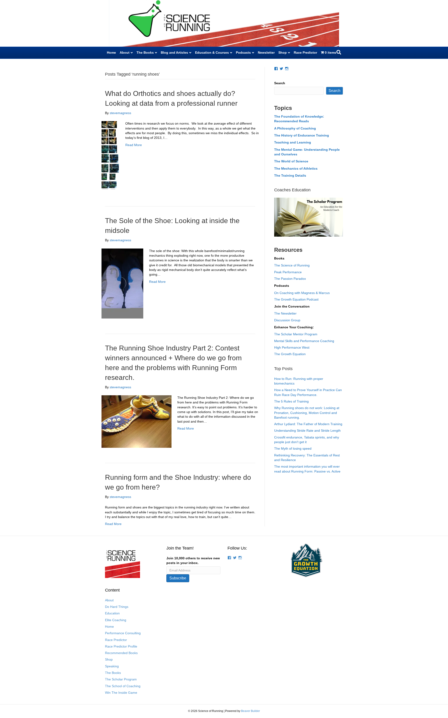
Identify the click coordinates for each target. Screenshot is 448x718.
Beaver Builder (250, 711)
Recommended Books (121, 653)
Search (279, 83)
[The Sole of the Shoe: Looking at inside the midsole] (122, 283)
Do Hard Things (116, 607)
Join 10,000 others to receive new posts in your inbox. (193, 560)
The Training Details (290, 175)
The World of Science (291, 161)
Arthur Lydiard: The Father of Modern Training (308, 424)
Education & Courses (212, 52)
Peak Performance (288, 272)
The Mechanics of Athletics (296, 168)
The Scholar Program (121, 679)
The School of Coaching (122, 686)
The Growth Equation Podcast (296, 299)
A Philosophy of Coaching (295, 128)
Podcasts (243, 52)
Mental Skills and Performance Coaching (304, 341)
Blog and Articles (174, 52)
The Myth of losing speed (293, 448)
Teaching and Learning (292, 142)
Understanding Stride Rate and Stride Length (307, 430)
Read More (133, 145)
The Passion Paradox (290, 278)
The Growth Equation (290, 354)
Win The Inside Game (121, 692)
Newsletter (266, 52)
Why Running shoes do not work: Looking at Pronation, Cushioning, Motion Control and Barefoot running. (306, 412)
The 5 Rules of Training (291, 401)
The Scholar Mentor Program (295, 334)
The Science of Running (292, 265)
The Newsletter (285, 313)
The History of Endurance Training (301, 135)
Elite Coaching (115, 620)
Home (111, 52)
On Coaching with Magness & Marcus (302, 293)
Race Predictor (305, 52)
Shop (282, 52)
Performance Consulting (123, 633)
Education (112, 613)
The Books (145, 52)
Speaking (112, 666)
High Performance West (291, 347)
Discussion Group (287, 320)
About (125, 52)
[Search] (339, 52)
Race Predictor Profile (121, 646)
